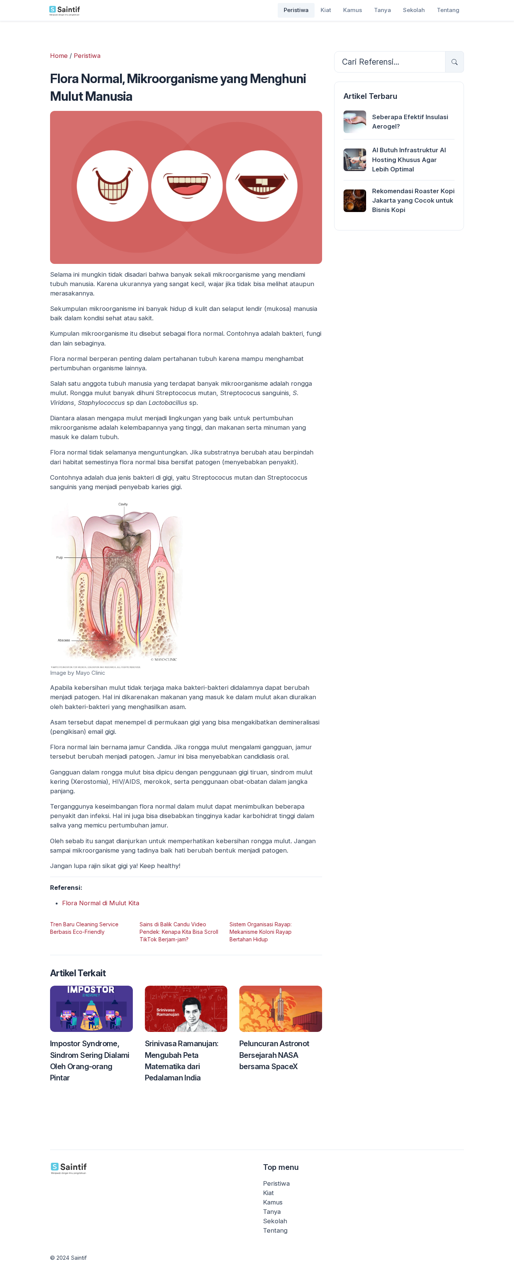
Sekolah (414, 10)
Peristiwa (296, 10)
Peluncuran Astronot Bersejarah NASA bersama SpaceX (274, 1055)
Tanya (382, 10)
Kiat (326, 10)
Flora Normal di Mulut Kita (100, 903)
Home (59, 55)
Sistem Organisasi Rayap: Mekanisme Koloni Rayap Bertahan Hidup (261, 931)
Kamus (352, 10)
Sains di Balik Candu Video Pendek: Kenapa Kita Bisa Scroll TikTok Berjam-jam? (179, 931)
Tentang (448, 10)
